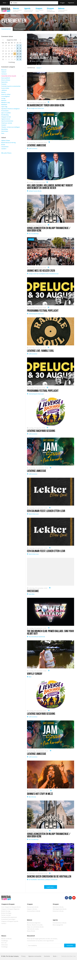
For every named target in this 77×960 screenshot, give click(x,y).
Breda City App (5, 911)
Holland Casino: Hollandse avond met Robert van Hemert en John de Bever (50, 186)
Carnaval (4, 74)
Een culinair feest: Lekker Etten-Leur (46, 510)
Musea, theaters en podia (35, 925)
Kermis (3, 92)
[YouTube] (74, 897)
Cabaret (3, 72)
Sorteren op (31, 67)
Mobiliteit (4, 104)
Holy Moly (31, 594)
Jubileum (4, 90)
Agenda (55, 920)
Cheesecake (33, 590)
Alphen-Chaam (5, 140)
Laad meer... (51, 887)
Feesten (3, 84)
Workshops (4, 131)
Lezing (3, 98)
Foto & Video (5, 88)
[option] (52, 49)
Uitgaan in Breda (32, 909)
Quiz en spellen (6, 113)
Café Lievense (33, 148)
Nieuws (3, 936)
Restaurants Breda (32, 907)
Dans (2, 133)
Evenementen (6, 29)
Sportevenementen (7, 121)
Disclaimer (47, 956)
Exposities (4, 82)
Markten (3, 100)
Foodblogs (4, 940)
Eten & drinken (5, 80)
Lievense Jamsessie (36, 145)
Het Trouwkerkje (34, 233)
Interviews (4, 945)
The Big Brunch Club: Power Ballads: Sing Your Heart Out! (50, 632)
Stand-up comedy (6, 123)
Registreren (71, 3)
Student (3, 125)
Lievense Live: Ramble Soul (40, 350)
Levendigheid (5, 96)
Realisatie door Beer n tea (69, 956)
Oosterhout (4, 146)
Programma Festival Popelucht (42, 310)
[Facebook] (66, 897)
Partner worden (6, 915)
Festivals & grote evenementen (11, 86)
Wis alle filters (6, 153)
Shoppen (56, 904)
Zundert (3, 148)
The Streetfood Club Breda (37, 636)
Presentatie (5, 111)
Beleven (29, 920)
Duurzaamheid (5, 78)
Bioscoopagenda (20, 29)
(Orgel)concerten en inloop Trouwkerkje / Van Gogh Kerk (48, 229)
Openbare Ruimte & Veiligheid (10, 108)
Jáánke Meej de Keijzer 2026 (41, 270)
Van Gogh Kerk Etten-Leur (36, 108)
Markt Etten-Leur (34, 514)
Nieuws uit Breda (6, 938)
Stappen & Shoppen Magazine (10, 909)
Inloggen (62, 3)
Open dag (4, 106)
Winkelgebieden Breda (59, 909)
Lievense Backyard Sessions (41, 430)
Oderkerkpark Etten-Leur (36, 314)
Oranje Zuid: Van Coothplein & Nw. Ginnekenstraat (44, 274)
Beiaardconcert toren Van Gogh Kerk (45, 105)
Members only (5, 102)
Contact (3, 923)
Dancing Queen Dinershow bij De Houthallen (49, 876)
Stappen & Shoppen (8, 904)
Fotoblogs (4, 947)
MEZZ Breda (32, 797)
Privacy (23, 956)
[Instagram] (70, 897)
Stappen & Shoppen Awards (9, 921)
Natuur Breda (31, 931)
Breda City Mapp (6, 913)
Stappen (30, 904)
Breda (4, 3)
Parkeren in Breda (58, 911)
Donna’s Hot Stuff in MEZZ (40, 793)
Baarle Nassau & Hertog (8, 142)
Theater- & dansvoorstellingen (10, 127)
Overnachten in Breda (33, 911)
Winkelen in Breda (58, 907)
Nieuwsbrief (31, 936)
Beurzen (3, 70)
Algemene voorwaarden (34, 956)
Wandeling (4, 129)
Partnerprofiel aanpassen (9, 917)
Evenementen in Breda (59, 923)
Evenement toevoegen (8, 919)
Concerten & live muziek (8, 76)
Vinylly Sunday (34, 673)
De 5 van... (4, 943)
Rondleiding (5, 115)
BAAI (30, 677)
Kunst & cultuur (6, 94)
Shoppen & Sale (6, 117)
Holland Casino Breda (35, 191)
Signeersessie (5, 119)
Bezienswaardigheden (33, 923)
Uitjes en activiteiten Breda (35, 927)
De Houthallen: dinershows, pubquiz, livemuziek (43, 879)
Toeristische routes (33, 929)
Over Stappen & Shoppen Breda (11, 907)
